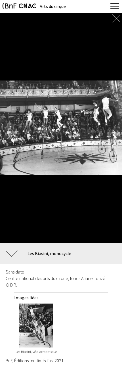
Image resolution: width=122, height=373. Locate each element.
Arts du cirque (53, 6)
